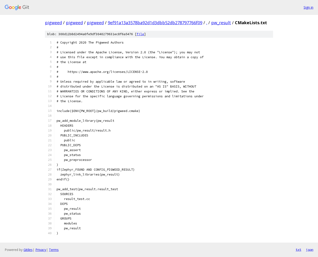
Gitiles (28, 249)
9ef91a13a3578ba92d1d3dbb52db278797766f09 (155, 22)
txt (298, 249)
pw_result (221, 22)
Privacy (40, 249)
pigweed (53, 22)
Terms (54, 249)
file (140, 34)
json (309, 249)
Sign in (308, 7)
